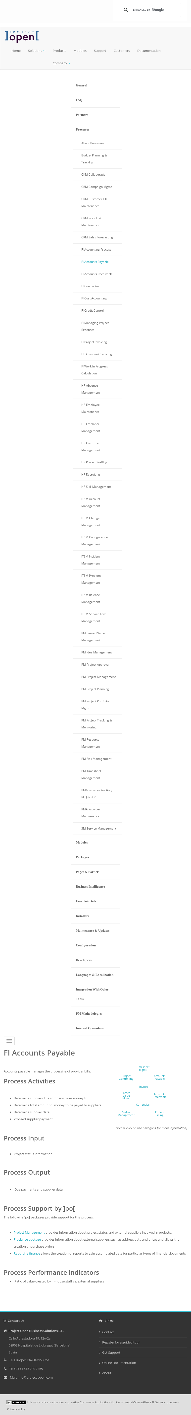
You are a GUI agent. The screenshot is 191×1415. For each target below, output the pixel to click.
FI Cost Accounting (94, 298)
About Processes (92, 143)
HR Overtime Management (90, 446)
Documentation (149, 50)
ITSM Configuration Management (94, 540)
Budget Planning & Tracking (94, 158)
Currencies (142, 1104)
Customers (122, 50)
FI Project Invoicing (94, 342)
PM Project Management (98, 677)
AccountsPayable (159, 1077)
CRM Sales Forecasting (97, 237)
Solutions (35, 50)
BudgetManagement (126, 1113)
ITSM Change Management (90, 521)
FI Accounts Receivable (97, 274)
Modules (80, 50)
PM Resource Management (90, 743)
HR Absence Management (90, 389)
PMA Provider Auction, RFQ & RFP (96, 793)
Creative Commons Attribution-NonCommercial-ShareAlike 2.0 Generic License (122, 1402)
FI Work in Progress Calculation (94, 369)
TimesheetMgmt (142, 1068)
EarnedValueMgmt (126, 1095)
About (106, 1373)
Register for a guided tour (121, 1342)
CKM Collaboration (94, 174)
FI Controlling (90, 286)
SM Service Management (98, 828)
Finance (143, 1086)
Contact (108, 1332)
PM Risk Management (96, 759)
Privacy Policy (16, 1409)
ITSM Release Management (90, 598)
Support (100, 50)
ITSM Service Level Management (94, 617)
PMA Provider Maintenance (90, 812)
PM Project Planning (95, 689)
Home (16, 50)
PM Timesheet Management (91, 774)
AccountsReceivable (159, 1095)
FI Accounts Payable (95, 262)
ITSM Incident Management (90, 560)
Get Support (111, 1352)
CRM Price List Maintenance (91, 221)
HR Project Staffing (94, 462)
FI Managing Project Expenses (95, 326)
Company (60, 63)
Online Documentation (119, 1362)
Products (59, 50)
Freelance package (27, 1239)
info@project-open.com (35, 1377)
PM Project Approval (95, 664)
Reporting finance (27, 1253)
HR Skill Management (96, 487)
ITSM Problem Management (91, 579)
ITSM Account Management (90, 502)
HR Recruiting (90, 474)
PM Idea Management (96, 652)
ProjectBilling (159, 1113)
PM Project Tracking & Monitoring (96, 723)
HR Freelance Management (90, 427)
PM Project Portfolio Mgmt (95, 704)
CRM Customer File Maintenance (94, 202)
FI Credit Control (92, 310)
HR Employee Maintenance (90, 408)
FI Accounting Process (96, 249)
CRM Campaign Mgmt (96, 187)
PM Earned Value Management (93, 636)
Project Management (29, 1232)
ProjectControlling (126, 1077)
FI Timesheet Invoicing (96, 354)
